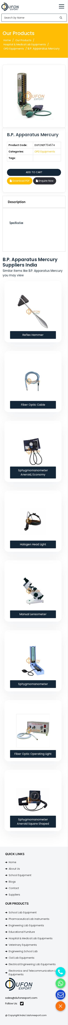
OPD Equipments (13, 48)
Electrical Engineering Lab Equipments (32, 964)
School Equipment (20, 875)
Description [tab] (16, 202)
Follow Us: (11, 1003)
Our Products (23, 40)
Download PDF (21, 181)
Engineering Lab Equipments (26, 925)
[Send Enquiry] (60, 995)
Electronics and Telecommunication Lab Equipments (34, 972)
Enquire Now (45, 181)
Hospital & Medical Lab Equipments (24, 44)
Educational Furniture (22, 932)
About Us (14, 868)
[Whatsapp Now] (60, 983)
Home (7, 40)
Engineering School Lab (23, 951)
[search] (61, 18)
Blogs (12, 881)
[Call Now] (60, 972)
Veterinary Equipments (23, 945)
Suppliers (14, 894)
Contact (14, 888)
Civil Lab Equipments (21, 958)
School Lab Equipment (23, 912)
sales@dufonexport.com (21, 998)
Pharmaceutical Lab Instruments (29, 919)
